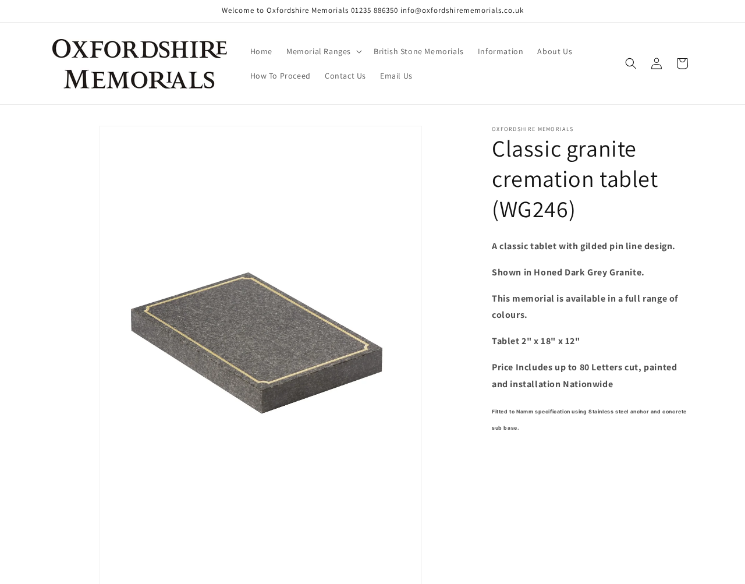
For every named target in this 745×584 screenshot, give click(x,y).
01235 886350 (374, 10)
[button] (323, 51)
